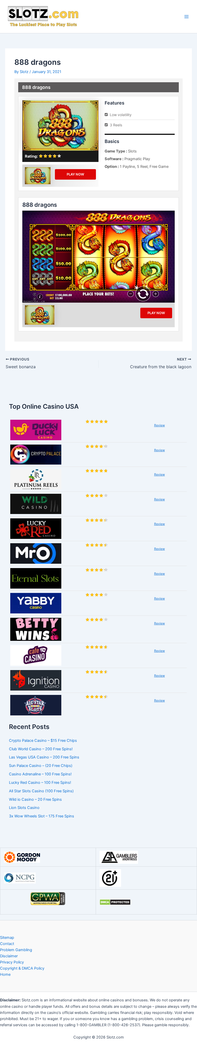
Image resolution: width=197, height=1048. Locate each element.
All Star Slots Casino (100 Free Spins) (41, 791)
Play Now (75, 174)
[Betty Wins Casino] (36, 629)
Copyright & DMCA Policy (22, 968)
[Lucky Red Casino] (36, 528)
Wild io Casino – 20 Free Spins (35, 799)
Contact (7, 943)
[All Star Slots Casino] (36, 705)
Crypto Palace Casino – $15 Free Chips (43, 740)
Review (159, 425)
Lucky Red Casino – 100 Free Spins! (40, 782)
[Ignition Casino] (36, 680)
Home (5, 974)
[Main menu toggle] (186, 16)
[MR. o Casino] (36, 553)
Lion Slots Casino (24, 807)
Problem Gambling (16, 950)
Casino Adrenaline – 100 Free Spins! (40, 774)
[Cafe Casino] (36, 655)
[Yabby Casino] (36, 603)
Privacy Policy (12, 962)
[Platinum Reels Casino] (36, 479)
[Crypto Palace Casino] (36, 455)
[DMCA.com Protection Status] (115, 902)
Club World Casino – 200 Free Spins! (41, 749)
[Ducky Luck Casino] (36, 430)
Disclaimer (9, 956)
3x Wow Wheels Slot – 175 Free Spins (41, 816)
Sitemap (7, 937)
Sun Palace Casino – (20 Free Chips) (40, 765)
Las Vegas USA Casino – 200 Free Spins (44, 757)
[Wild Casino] (36, 504)
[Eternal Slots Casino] (36, 578)
